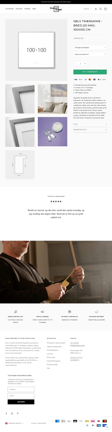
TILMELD (56, 238)
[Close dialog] (71, 190)
